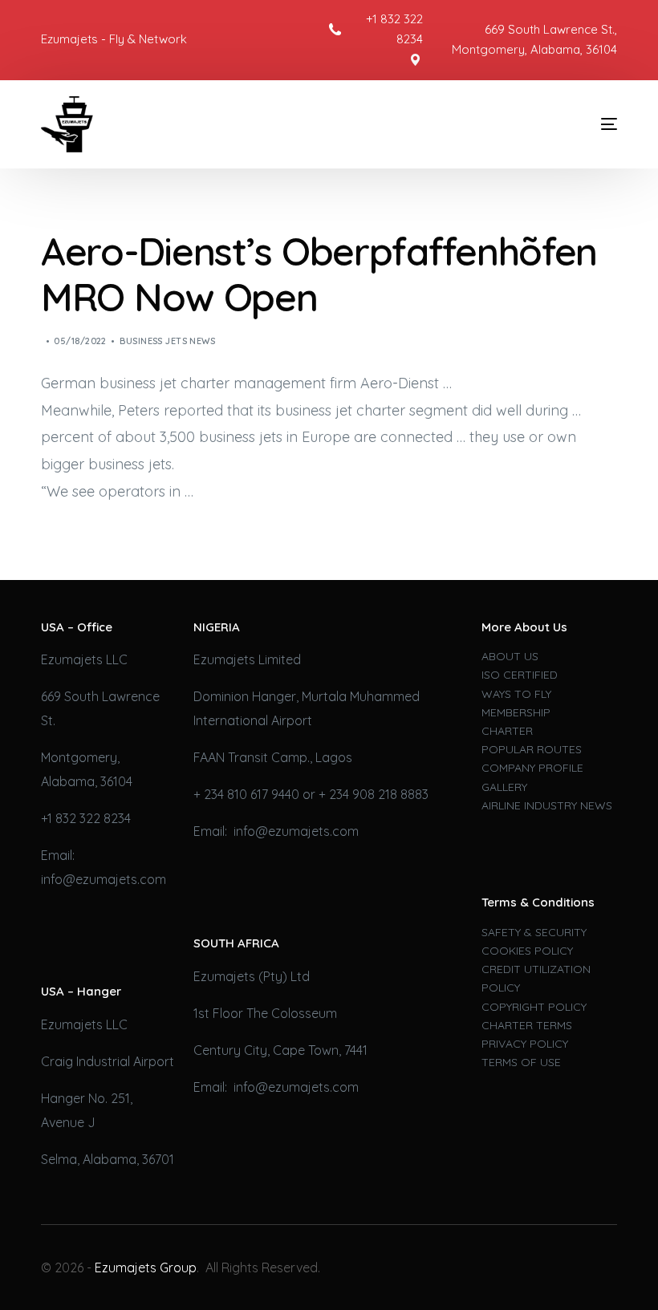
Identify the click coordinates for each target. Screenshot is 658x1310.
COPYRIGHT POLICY (534, 1007)
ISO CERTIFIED (519, 674)
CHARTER (507, 731)
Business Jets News (167, 341)
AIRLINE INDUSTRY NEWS (546, 805)
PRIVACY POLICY (524, 1043)
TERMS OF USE (521, 1062)
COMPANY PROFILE (532, 767)
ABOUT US (509, 656)
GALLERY (504, 787)
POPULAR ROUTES (531, 749)
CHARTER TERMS (526, 1025)
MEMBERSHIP (515, 712)
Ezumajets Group (146, 1267)
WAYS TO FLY (516, 694)
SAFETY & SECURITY (534, 932)
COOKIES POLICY (527, 950)
